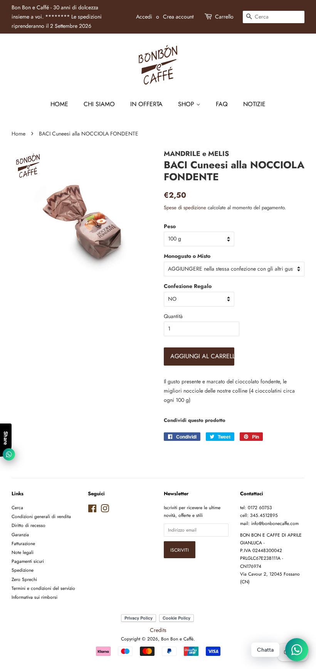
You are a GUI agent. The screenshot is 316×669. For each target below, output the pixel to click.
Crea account (178, 16)
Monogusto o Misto (187, 256)
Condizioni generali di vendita (41, 516)
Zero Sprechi (24, 579)
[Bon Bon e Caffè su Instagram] (105, 510)
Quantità (173, 316)
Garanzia (20, 534)
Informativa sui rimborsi (34, 597)
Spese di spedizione (185, 207)
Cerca (17, 507)
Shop (187, 104)
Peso (170, 226)
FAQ (222, 104)
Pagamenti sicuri (28, 561)
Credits (158, 630)
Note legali (23, 552)
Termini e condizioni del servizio (43, 588)
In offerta (146, 104)
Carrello (224, 16)
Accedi (144, 16)
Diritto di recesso (28, 525)
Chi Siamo (99, 104)
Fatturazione (23, 543)
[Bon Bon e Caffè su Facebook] (92, 510)
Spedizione (23, 570)
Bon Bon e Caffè (177, 638)
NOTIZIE (254, 104)
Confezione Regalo (188, 286)
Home (59, 104)
